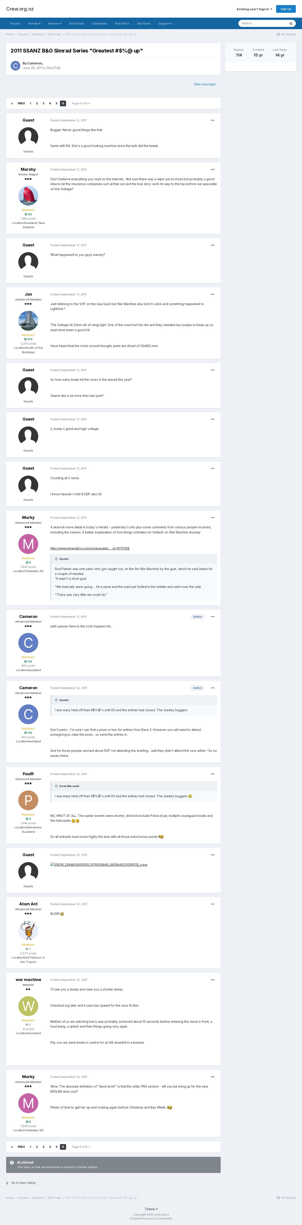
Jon (28, 294)
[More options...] (212, 120)
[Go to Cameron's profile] (15, 66)
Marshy (28, 169)
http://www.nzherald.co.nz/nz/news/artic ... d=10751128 (90, 548)
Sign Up (286, 9)
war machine (28, 979)
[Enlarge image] (190, 796)
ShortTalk (54, 68)
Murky (28, 517)
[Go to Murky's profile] (28, 544)
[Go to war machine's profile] (28, 1006)
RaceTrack (76, 23)
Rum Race (122, 23)
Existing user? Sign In (253, 9)
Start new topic (205, 84)
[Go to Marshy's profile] (28, 196)
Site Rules (144, 23)
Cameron (34, 63)
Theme (150, 1209)
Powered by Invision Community (151, 1218)
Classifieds (99, 23)
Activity (33, 23)
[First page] (12, 103)
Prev (21, 103)
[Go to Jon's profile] (28, 321)
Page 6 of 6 (80, 103)
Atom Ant (28, 904)
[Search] (291, 23)
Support (164, 23)
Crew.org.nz (20, 9)
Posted (68, 120)
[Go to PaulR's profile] (28, 800)
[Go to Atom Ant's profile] (28, 930)
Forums (15, 23)
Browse (54, 23)
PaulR (28, 773)
